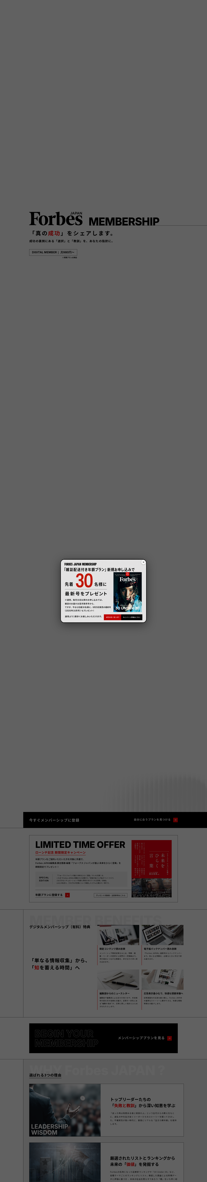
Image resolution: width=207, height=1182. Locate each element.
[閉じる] (143, 562)
